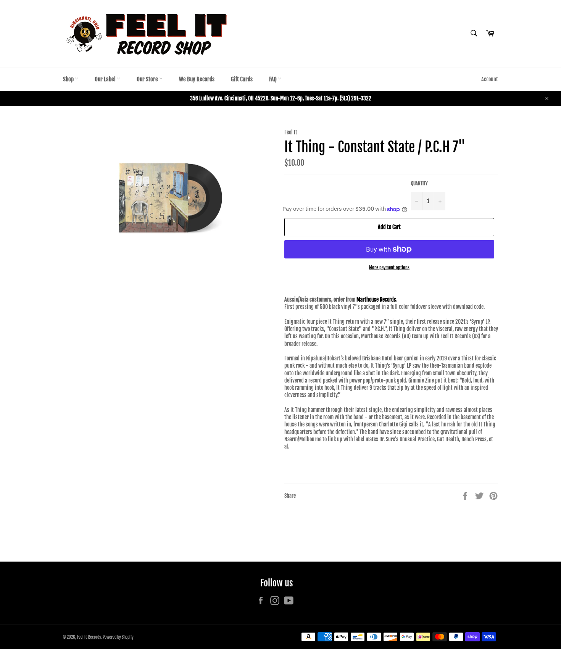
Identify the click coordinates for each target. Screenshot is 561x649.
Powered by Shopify (118, 637)
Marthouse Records (376, 299)
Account (489, 79)
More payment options (389, 267)
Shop (69, 79)
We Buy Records (196, 79)
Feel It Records (89, 637)
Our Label (106, 79)
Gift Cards (242, 79)
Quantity (419, 183)
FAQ (273, 79)
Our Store (148, 79)
